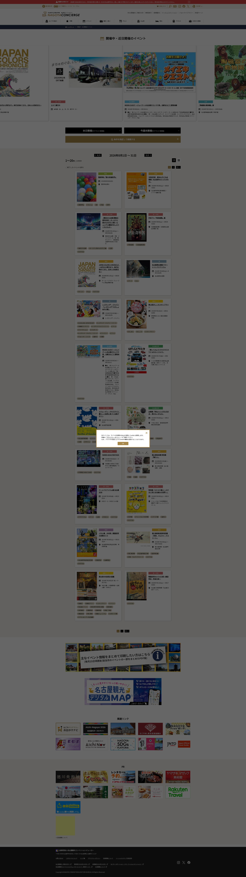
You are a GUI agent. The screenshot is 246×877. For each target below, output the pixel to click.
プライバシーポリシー (113, 437)
